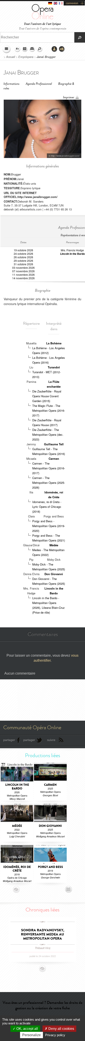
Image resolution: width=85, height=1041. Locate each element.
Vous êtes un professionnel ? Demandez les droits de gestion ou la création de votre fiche (42, 1005)
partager (9, 740)
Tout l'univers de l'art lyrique (42, 24)
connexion (72, 3)
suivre (51, 740)
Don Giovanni (53, 574)
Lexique (32, 49)
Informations (11, 84)
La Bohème (53, 343)
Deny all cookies (61, 1029)
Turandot (54, 367)
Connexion (54, 49)
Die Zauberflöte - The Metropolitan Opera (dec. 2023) (47, 434)
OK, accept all (26, 1029)
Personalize (31, 1035)
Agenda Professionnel (39, 84)
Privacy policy (55, 1035)
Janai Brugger (46, 57)
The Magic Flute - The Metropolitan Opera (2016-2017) (48, 410)
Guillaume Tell (54, 444)
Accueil (10, 57)
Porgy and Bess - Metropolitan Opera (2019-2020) (48, 526)
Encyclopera (25, 57)
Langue (17, 49)
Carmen (54, 458)
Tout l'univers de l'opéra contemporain (42, 28)
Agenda (25, 49)
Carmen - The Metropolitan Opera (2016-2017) (48, 468)
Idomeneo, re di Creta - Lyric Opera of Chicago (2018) (46, 507)
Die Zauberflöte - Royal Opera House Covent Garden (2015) (46, 396)
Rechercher (40, 49)
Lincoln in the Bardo (72, 254)
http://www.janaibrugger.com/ (38, 197)
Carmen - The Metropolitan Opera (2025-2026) (48, 482)
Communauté (62, 49)
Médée (53, 545)
